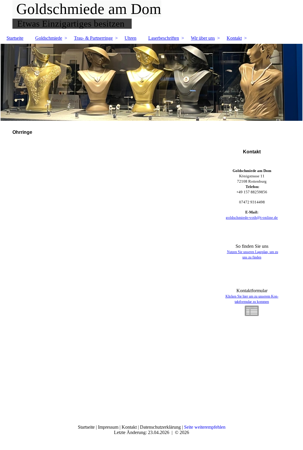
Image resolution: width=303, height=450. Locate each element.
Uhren (130, 38)
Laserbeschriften (163, 38)
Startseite (15, 38)
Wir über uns (203, 38)
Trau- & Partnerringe (93, 38)
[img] (151, 82)
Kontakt (234, 38)
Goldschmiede (48, 38)
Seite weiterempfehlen (204, 427)
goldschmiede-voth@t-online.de (252, 217)
